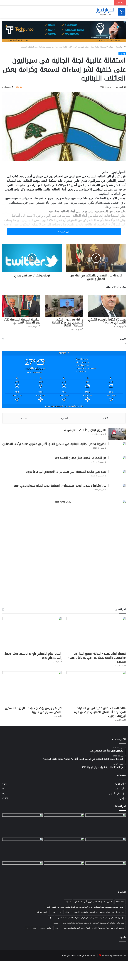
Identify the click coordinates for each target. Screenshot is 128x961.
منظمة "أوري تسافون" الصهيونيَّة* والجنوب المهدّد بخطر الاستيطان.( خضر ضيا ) (93, 928)
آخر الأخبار (119, 784)
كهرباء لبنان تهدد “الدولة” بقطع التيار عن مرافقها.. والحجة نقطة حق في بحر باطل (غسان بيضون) (97, 657)
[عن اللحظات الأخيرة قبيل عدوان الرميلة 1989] (117, 462)
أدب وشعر (119, 788)
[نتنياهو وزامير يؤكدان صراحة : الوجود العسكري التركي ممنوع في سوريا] (32, 688)
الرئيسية (120, 46)
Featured (120, 901)
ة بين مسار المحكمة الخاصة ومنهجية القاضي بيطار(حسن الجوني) (99, 912)
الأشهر (105, 418)
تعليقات (23, 418)
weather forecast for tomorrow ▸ (64, 406)
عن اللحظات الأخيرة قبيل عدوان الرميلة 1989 (79, 457)
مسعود (55, 923)
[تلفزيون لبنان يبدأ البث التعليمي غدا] (117, 434)
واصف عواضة (45, 928)
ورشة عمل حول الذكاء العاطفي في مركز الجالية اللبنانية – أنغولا (67, 322)
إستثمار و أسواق (116, 793)
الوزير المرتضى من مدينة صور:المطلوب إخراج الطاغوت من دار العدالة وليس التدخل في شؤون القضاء (85, 907)
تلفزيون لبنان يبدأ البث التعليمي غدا (84, 430)
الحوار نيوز (119, 87)
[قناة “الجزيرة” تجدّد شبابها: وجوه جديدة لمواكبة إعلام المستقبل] (64, 872)
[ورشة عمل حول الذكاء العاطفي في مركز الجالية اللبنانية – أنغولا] (64, 305)
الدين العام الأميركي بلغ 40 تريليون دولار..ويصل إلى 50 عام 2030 (33, 655)
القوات (68, 901)
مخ (51, 917)
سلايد (67, 912)
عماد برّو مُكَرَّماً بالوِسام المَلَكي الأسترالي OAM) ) (107, 321)
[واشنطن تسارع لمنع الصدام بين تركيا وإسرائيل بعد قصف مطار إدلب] (22, 872)
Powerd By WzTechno (112, 955)
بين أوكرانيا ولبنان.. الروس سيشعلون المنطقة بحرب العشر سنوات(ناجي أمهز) (59, 485)
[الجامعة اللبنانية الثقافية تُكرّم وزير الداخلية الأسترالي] (21, 305)
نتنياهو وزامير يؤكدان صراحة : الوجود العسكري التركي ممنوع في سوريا (33, 710)
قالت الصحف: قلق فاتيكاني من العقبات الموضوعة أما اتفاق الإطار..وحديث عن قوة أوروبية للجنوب (100, 712)
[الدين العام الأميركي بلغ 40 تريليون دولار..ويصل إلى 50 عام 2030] (32, 633)
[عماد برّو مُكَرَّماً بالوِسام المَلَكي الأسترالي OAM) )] (107, 305)
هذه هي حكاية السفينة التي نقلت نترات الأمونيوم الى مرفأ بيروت (65, 471)
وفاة (34, 928)
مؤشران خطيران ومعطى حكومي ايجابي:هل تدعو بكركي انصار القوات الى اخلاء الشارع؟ (90, 917)
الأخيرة (64, 418)
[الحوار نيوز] (111, 12)
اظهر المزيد (64, 231)
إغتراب (111, 46)
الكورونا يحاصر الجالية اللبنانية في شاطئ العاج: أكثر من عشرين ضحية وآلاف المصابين (54, 444)
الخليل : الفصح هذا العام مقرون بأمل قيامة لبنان (93, 901)
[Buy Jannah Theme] (64, 31)
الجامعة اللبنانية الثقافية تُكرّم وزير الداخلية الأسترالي (22, 321)
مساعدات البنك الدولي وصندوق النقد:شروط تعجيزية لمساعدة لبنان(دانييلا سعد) (93, 923)
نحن (56, 928)
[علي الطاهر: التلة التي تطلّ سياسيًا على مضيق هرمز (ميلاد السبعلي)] (105, 872)
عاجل (53, 912)
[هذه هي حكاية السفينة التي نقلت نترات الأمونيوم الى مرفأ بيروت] (117, 476)
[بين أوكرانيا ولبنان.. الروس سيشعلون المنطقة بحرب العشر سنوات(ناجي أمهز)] (117, 490)
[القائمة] (3, 13)
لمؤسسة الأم (42, 912)
